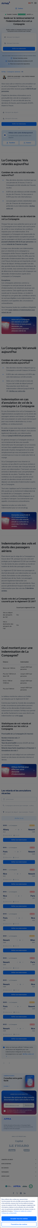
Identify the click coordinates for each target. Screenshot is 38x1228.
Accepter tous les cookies (19, 1219)
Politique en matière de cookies (22, 1211)
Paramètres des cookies (19, 1224)
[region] (19, 1212)
